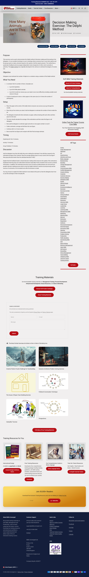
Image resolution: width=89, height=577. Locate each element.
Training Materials (21, 8)
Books (29, 8)
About (56, 8)
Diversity (62, 185)
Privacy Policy (37, 312)
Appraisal (62, 151)
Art (61, 153)
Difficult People (64, 183)
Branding (62, 162)
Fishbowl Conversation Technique (48, 392)
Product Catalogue (54, 526)
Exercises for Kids (65, 191)
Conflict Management (66, 170)
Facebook (71, 524)
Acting (62, 147)
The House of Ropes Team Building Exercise (18, 395)
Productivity (63, 236)
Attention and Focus (65, 157)
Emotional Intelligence (66, 187)
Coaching (62, 166)
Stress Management (65, 253)
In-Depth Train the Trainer (76, 471)
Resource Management (66, 245)
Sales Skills (63, 247)
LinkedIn (71, 534)
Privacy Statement (28, 572)
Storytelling (63, 251)
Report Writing (64, 243)
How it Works (53, 528)
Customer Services (65, 176)
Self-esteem (63, 249)
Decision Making (54, 46)
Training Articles (64, 260)
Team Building (81, 46)
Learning (62, 207)
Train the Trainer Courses (56, 532)
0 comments (78, 33)
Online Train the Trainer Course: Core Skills (73, 123)
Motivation (63, 219)
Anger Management (65, 149)
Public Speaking (64, 238)
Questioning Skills (65, 239)
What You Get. (63, 495)
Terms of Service (46, 312)
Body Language (64, 159)
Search (51, 520)
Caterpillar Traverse (11, 422)
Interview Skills (64, 202)
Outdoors (62, 223)
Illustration (63, 200)
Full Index (73, 265)
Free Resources (48, 8)
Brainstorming (64, 160)
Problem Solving (71, 46)
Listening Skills (64, 209)
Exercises (63, 46)
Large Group (63, 204)
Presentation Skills (65, 232)
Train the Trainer (38, 8)
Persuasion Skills (64, 228)
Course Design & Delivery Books (12, 470)
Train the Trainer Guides (56, 534)
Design (62, 181)
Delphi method (14, 67)
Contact (28, 533)
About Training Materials (44, 295)
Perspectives (42, 418)
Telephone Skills (64, 256)
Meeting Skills (64, 215)
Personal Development (66, 224)
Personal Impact (64, 226)
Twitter (71, 531)
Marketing (63, 213)
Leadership (63, 206)
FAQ (51, 530)
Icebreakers (63, 198)
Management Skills (65, 211)
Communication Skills (43, 46)
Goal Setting (63, 196)
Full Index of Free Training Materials (44, 430)
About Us (52, 524)
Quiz (61, 241)
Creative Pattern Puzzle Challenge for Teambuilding (20, 369)
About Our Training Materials (73, 88)
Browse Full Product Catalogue (73, 83)
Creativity (62, 174)
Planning (62, 230)
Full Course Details (73, 134)
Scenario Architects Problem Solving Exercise (51, 369)
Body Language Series (54, 468)
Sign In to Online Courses (56, 522)
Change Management (66, 164)
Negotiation (63, 221)
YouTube (71, 527)
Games (62, 192)
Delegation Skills (64, 179)
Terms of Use (20, 572)
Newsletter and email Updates (77, 520)
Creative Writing (64, 172)
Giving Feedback (64, 194)
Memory (62, 217)
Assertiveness (64, 155)
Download (29, 479)
